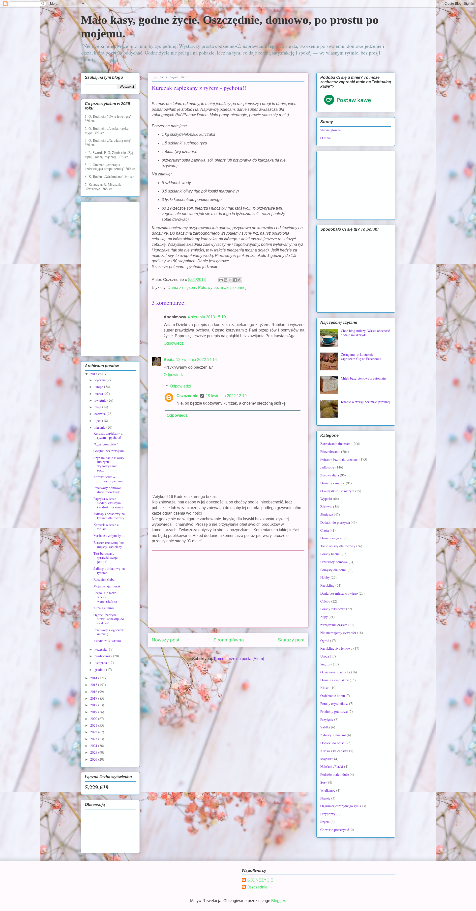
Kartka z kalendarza (334, 750)
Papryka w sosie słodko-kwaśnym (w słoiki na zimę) (108, 502)
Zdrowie (326, 506)
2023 (94, 739)
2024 (94, 745)
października (103, 656)
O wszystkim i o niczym (337, 491)
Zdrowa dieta (329, 475)
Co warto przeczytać (334, 829)
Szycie (324, 821)
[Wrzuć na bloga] (225, 279)
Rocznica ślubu (104, 579)
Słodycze (326, 514)
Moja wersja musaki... (108, 586)
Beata (169, 360)
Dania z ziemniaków (334, 680)
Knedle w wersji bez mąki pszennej (365, 401)
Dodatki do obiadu (333, 743)
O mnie (325, 138)
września (101, 649)
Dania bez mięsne (332, 483)
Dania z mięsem (182, 287)
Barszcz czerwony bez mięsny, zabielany (108, 544)
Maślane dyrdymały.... (109, 535)
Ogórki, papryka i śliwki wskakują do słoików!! (108, 619)
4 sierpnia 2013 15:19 (207, 317)
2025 (94, 752)
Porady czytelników (334, 703)
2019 (94, 712)
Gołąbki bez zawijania (108, 450)
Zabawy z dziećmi (333, 735)
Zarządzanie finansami (336, 443)
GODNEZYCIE (260, 880)
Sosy (323, 782)
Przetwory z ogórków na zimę (108, 632)
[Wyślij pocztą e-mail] (220, 279)
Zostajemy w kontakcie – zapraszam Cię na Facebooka (361, 356)
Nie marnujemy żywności (338, 632)
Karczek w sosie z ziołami (106, 526)
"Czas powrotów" (105, 444)
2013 (94, 374)
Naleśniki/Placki (331, 766)
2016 (94, 691)
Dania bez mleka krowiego (339, 593)
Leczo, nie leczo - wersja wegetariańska (106, 597)
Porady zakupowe (332, 609)
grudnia (100, 669)
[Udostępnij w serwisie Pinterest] (239, 279)
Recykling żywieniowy (336, 648)
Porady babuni (330, 554)
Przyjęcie (326, 719)
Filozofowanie (330, 451)
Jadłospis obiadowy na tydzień (109, 570)
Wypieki (326, 498)
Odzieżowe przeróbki (335, 672)
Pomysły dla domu (333, 569)
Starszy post (291, 639)
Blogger (278, 901)
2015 (94, 684)
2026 (94, 759)
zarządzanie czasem (333, 624)
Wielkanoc (327, 790)
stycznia (100, 380)
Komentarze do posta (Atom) (239, 659)
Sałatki (325, 727)
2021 (94, 725)
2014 (94, 678)
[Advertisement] (228, 589)
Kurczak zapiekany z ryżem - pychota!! (107, 435)
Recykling (327, 585)
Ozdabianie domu (332, 695)
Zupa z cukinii (103, 608)
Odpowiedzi (180, 386)
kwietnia (100, 400)
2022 (94, 732)
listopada (101, 662)
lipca (98, 420)
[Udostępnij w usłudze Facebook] (235, 279)
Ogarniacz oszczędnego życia (340, 805)
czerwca (100, 413)
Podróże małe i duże (334, 774)
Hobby (325, 577)
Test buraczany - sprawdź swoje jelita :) (105, 557)
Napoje (325, 798)
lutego (99, 386)
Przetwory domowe (334, 561)
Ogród (324, 640)
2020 (94, 718)
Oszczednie (187, 396)
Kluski (324, 687)
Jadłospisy (327, 467)
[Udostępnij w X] (230, 279)
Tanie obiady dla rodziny (337, 546)
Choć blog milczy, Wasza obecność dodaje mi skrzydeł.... (365, 332)
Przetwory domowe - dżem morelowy (108, 489)
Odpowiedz (174, 343)
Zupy (324, 616)
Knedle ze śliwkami (107, 640)
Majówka (326, 758)
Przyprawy (327, 813)
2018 (94, 705)
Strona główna (228, 639)
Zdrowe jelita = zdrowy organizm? (108, 478)
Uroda (324, 656)
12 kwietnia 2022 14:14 (196, 360)
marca (99, 393)
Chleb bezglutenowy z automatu (363, 378)
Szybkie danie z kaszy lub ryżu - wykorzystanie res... (108, 463)
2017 (94, 698)
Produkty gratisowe (334, 711)
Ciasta (324, 530)
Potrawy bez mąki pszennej (222, 287)
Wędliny (326, 664)
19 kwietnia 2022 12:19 (226, 396)
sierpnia (100, 427)
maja (98, 407)
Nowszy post (165, 639)
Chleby (325, 601)
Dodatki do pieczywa (335, 522)
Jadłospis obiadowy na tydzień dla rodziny (109, 515)
